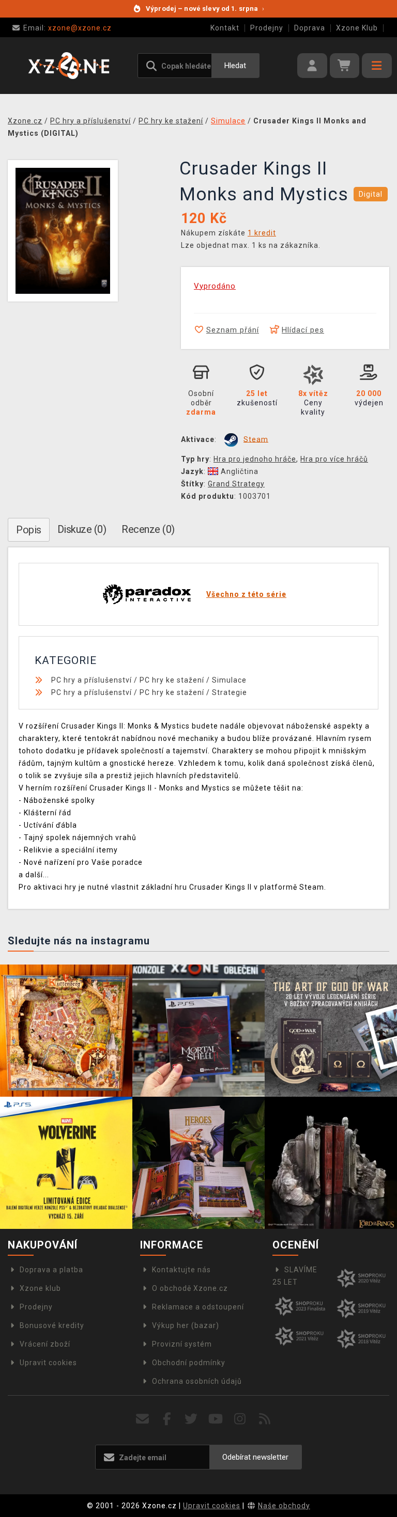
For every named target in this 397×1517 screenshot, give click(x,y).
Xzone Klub (357, 28)
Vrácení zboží (45, 1344)
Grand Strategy (236, 484)
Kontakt (224, 28)
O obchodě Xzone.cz (190, 1288)
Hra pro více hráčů (334, 459)
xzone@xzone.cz (67, 28)
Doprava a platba (51, 1270)
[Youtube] (216, 1419)
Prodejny (266, 28)
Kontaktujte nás (181, 1270)
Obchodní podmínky (188, 1362)
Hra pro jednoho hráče (254, 459)
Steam (255, 439)
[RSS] (265, 1419)
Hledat (235, 65)
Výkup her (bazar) (185, 1325)
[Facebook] (167, 1419)
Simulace (229, 680)
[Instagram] (240, 1419)
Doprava (309, 28)
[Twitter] (192, 1419)
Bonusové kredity (52, 1325)
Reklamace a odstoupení (198, 1307)
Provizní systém (182, 1344)
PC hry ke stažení (172, 680)
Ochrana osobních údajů (197, 1381)
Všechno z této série (246, 594)
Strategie (229, 692)
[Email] (142, 1419)
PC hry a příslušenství (91, 680)
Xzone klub (40, 1288)
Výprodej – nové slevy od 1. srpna (205, 8)
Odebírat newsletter (255, 1457)
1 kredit (262, 233)
